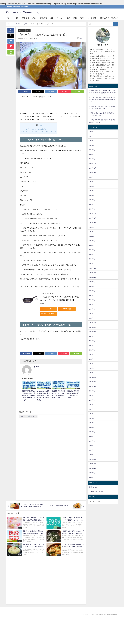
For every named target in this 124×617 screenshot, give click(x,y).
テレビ (28, 30)
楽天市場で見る (67, 309)
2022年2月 (92, 368)
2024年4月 (92, 250)
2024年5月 (92, 245)
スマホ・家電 (92, 18)
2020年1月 (92, 454)
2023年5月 (92, 300)
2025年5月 (92, 195)
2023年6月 (92, 295)
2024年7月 (92, 236)
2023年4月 (92, 304)
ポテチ (82, 38)
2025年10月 (92, 172)
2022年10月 (92, 332)
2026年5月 (92, 140)
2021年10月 (92, 386)
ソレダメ (21, 30)
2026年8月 (92, 131)
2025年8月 (92, 181)
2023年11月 (92, 272)
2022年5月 (92, 354)
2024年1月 (92, 263)
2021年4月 (92, 413)
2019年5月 (92, 473)
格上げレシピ (33, 416)
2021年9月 (92, 391)
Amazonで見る (48, 309)
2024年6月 (92, 240)
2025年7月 (92, 186)
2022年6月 (92, 350)
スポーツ (9, 18)
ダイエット (60, 18)
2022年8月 (92, 341)
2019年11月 (92, 463)
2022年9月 (92, 336)
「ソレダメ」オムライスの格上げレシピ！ (35, 129)
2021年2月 (92, 422)
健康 (68, 18)
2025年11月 (92, 168)
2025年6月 (92, 190)
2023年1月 (92, 318)
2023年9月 (92, 281)
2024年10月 (92, 222)
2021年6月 (92, 404)
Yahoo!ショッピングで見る (48, 313)
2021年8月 (92, 395)
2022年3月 (92, 363)
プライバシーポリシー (96, 491)
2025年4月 (92, 200)
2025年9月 (92, 177)
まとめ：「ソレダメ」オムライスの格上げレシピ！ (38, 131)
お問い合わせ (93, 487)
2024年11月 (92, 218)
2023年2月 (92, 313)
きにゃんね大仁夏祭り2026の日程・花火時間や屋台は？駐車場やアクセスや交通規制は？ (102, 99)
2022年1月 (92, 372)
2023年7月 (92, 291)
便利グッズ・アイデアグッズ (108, 18)
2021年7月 (92, 400)
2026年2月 (92, 154)
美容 (51, 18)
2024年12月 (92, 213)
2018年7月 (92, 477)
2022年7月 (92, 345)
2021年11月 (92, 381)
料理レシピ (25, 18)
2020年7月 (92, 427)
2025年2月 (92, 204)
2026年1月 (92, 159)
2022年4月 (92, 359)
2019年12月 (92, 459)
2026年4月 (92, 145)
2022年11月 (92, 327)
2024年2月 (92, 259)
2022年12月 (92, 322)
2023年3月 (92, 309)
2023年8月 (92, 286)
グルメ (34, 18)
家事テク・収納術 (79, 18)
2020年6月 (92, 432)
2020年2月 (92, 450)
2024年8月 (92, 231)
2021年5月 (92, 409)
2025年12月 (92, 163)
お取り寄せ (43, 18)
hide (40, 125)
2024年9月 (92, 227)
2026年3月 (92, 150)
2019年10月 (92, 468)
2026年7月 (92, 136)
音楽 (17, 18)
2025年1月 (92, 209)
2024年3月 (92, 254)
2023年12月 (92, 268)
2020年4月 (92, 441)
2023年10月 (92, 277)
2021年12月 (92, 377)
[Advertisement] (51, 106)
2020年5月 (92, 436)
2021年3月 (92, 418)
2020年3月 (92, 445)
